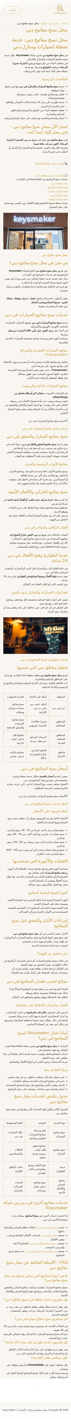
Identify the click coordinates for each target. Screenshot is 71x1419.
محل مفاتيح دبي (49, 1235)
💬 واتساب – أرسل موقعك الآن (52, 175)
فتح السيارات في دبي (47, 1227)
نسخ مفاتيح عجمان (58, 191)
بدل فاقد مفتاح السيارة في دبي (41, 1251)
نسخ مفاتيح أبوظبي (58, 199)
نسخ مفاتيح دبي (59, 183)
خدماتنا (35, 1389)
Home (64, 23)
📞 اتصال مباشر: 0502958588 (51, 163)
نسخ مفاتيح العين (59, 195)
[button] (12, 10)
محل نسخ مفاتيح (49, 23)
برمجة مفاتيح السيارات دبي (43, 1243)
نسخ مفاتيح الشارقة (57, 187)
